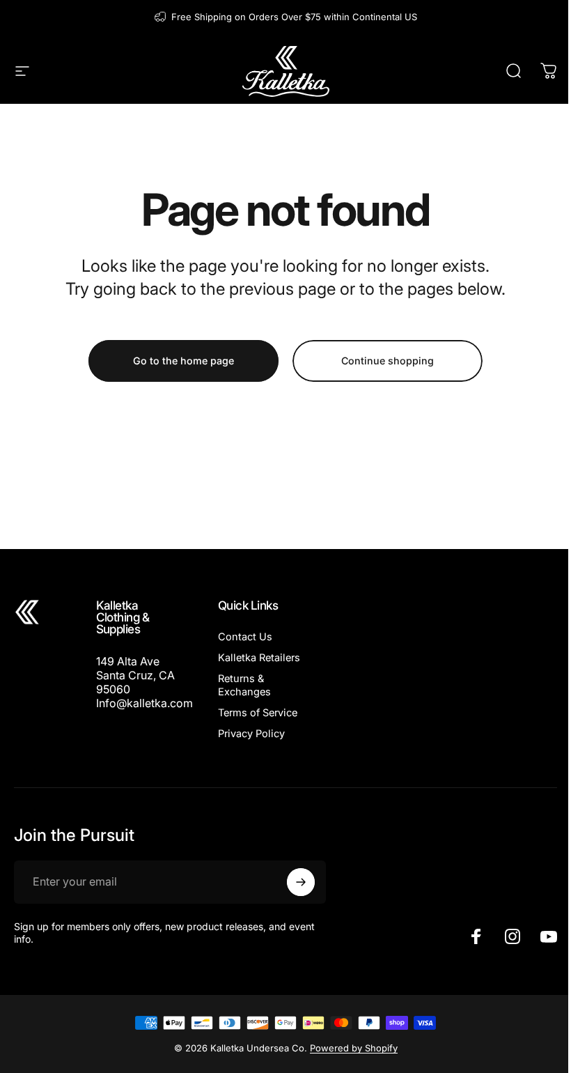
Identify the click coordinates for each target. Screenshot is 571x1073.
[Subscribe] (301, 882)
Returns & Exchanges (244, 684)
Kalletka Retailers (259, 657)
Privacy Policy (251, 733)
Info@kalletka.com (144, 703)
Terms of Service (257, 713)
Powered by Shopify (354, 1047)
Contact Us (245, 637)
